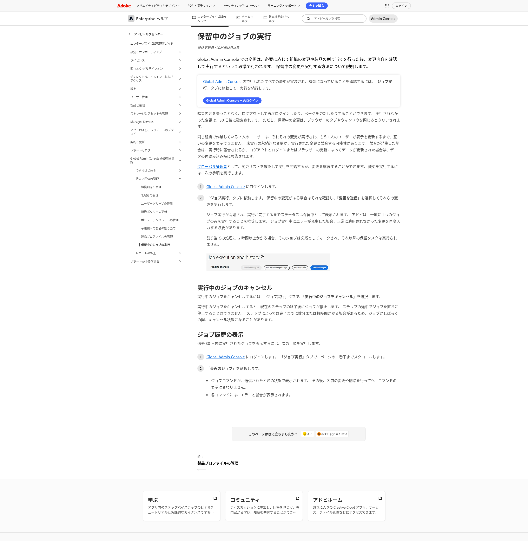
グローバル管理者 (212, 166)
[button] (387, 5)
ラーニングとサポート (282, 5)
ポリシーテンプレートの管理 (160, 220)
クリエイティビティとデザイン (157, 5)
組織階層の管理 (151, 187)
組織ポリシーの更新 (154, 211)
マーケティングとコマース (239, 5)
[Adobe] (124, 5)
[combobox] (334, 18)
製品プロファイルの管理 (157, 236)
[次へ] (350, 466)
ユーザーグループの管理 (157, 203)
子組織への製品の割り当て (158, 228)
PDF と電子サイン (200, 5)
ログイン (401, 5)
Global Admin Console (222, 81)
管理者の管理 (149, 195)
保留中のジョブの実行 (155, 244)
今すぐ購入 (316, 5)
